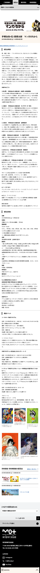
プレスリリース (24, 45)
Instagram (9, 557)
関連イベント (15, 45)
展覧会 (16, 2)
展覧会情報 (9, 45)
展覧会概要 (3, 45)
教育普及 (23, 2)
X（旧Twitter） (10, 561)
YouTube (8, 564)
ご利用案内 (7, 2)
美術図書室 (33, 2)
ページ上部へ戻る (20, 518)
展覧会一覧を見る (31, 469)
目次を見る (7, 570)
